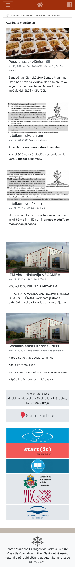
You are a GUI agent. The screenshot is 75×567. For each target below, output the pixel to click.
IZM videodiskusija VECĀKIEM (35, 275)
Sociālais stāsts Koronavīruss (34, 346)
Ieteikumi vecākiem (25, 203)
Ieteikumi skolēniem (26, 135)
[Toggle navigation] (8, 5)
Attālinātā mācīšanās (43, 66)
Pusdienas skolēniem (27, 61)
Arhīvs (26, 66)
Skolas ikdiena (56, 350)
